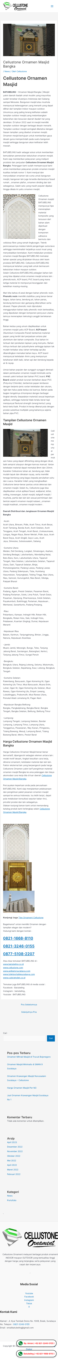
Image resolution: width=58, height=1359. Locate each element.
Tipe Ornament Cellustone (30, 917)
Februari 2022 (13, 1174)
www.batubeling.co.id (13, 964)
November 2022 (15, 1151)
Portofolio (11, 1200)
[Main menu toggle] (52, 6)
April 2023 (12, 1142)
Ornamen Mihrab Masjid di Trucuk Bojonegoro (29, 1057)
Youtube (29, 1293)
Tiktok (29, 1303)
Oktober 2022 (13, 1156)
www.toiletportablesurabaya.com (19, 974)
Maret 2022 (12, 1169)
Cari (5, 1033)
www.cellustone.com (13, 967)
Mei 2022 (11, 1160)
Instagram (29, 1300)
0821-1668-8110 (18, 938)
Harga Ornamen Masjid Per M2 (21, 1088)
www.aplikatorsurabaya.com (16, 971)
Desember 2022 (14, 1147)
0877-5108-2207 (19, 954)
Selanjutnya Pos (29, 1012)
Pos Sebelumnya (29, 1004)
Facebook (29, 1296)
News (7, 71)
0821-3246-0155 (19, 946)
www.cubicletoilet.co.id (14, 978)
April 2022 (12, 1165)
